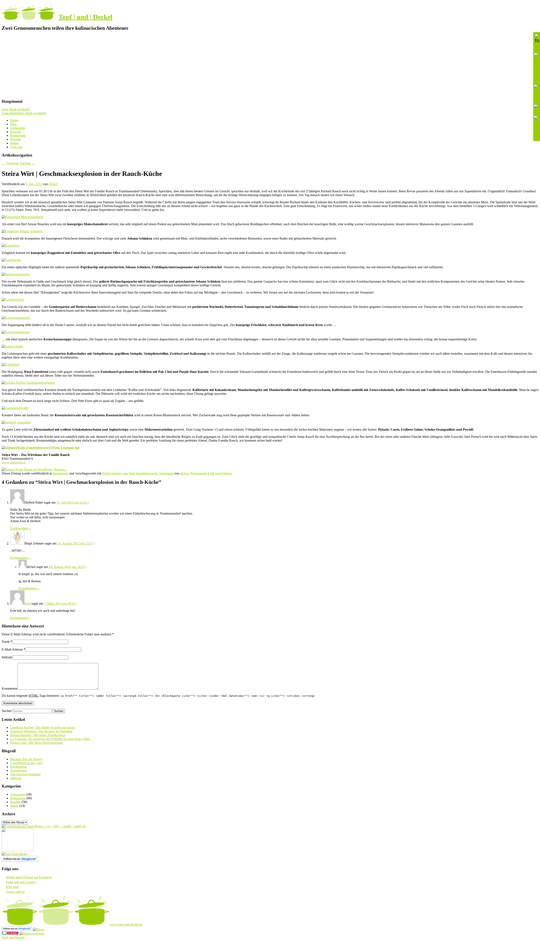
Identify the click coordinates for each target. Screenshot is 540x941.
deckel (53, 184)
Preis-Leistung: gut (66, 447)
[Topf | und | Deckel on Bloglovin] (20, 861)
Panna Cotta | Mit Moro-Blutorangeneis (36, 742)
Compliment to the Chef (26, 763)
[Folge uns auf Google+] (536, 93)
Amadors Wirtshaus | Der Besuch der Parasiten (41, 731)
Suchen (7, 711)
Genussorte (17, 128)
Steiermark (166, 473)
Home (14, 120)
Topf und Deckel (13, 937)
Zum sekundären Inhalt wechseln (24, 113)
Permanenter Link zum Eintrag (210, 473)
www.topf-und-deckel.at (125, 924)
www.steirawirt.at (13, 462)
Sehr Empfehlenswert (34, 447)
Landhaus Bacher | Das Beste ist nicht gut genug (42, 727)
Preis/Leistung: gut (114, 473)
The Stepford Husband (25, 774)
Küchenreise (18, 766)
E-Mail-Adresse (12, 649)
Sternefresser (18, 770)
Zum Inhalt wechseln (16, 109)
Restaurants (18, 135)
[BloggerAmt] (31, 933)
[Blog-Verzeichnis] (10, 933)
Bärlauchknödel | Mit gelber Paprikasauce (38, 735)
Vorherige (10, 163)
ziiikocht (16, 778)
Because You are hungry (26, 759)
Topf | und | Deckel (85, 17)
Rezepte (15, 131)
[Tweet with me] (536, 126)
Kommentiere (20, 528)
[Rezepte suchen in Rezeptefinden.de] (14, 854)
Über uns (16, 147)
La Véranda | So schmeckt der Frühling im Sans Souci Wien (50, 739)
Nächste (27, 163)
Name (6, 641)
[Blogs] (38, 929)
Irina (27, 603)
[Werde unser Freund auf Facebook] (536, 67)
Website (7, 657)
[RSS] (536, 109)
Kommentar (10, 688)
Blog (13, 124)
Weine (14, 143)
